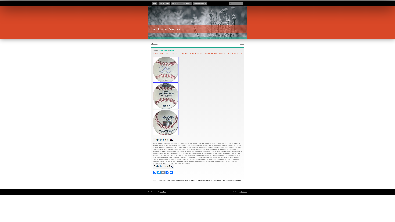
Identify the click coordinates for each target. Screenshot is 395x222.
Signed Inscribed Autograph (165, 29)
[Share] (167, 172)
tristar (219, 180)
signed (208, 180)
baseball (187, 180)
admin (172, 50)
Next (242, 44)
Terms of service (200, 3)
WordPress (163, 192)
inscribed (202, 180)
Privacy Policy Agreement (181, 3)
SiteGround (243, 192)
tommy (168, 180)
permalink (238, 180)
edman (198, 180)
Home (154, 3)
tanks (211, 180)
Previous (154, 44)
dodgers (193, 180)
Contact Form (164, 3)
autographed (180, 180)
